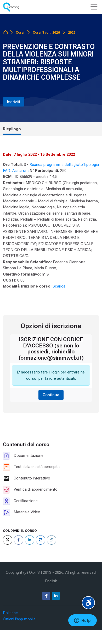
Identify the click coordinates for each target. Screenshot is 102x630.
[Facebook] (18, 540)
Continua (51, 394)
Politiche (10, 612)
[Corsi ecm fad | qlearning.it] (11, 7)
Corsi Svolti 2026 (46, 32)
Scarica (59, 286)
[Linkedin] (56, 596)
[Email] (40, 540)
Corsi (20, 32)
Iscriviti (13, 101)
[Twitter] (7, 540)
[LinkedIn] (29, 540)
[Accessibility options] (88, 602)
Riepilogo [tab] (12, 129)
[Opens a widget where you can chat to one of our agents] (82, 620)
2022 (71, 32)
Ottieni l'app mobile (19, 619)
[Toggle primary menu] (94, 7)
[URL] (51, 540)
